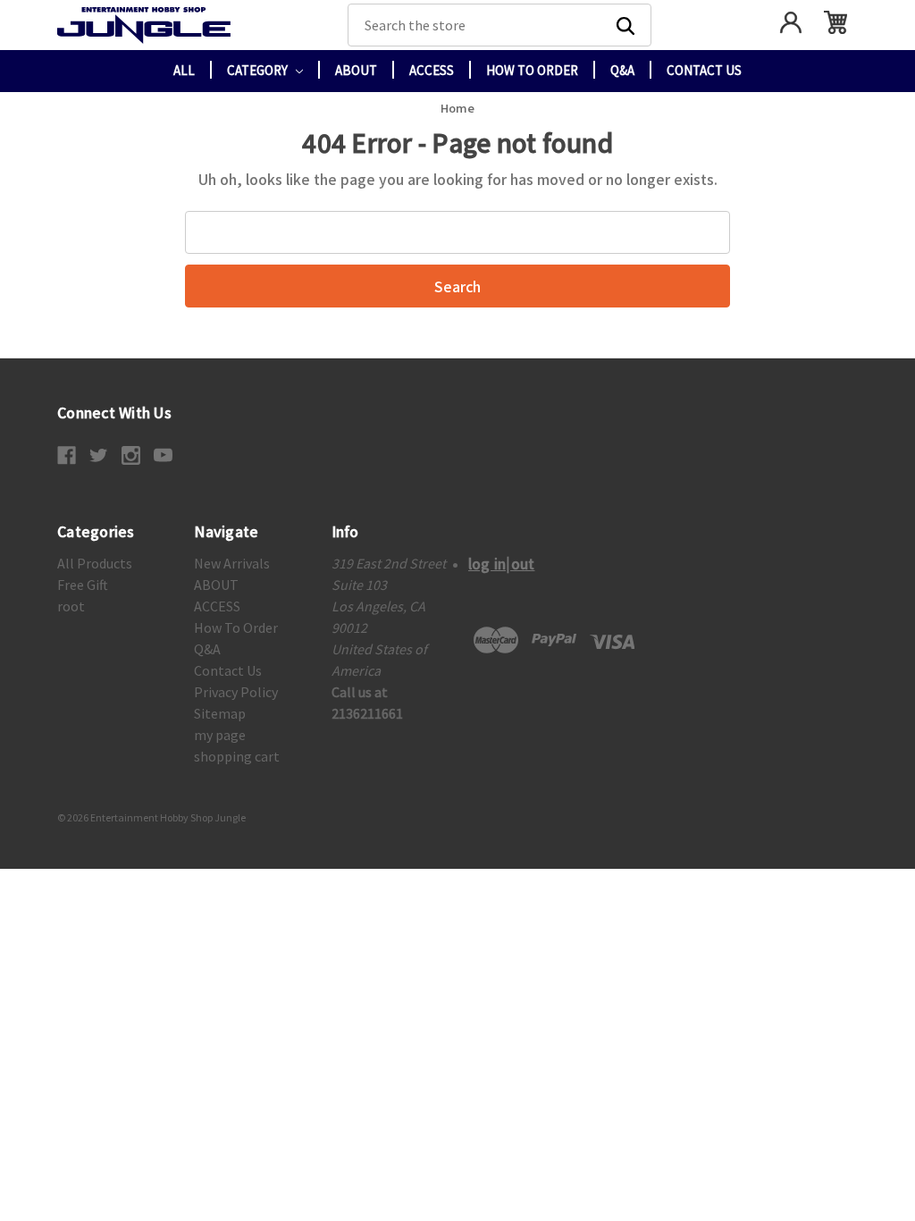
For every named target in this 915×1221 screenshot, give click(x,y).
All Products (94, 563)
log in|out (501, 563)
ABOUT (356, 70)
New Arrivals (232, 563)
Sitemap (220, 713)
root (71, 606)
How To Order (532, 70)
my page (220, 735)
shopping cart (237, 756)
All (184, 70)
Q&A (622, 70)
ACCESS (431, 70)
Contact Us (704, 70)
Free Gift (82, 585)
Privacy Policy (236, 692)
